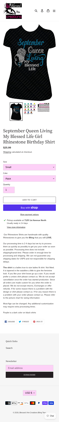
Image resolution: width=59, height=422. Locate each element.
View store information (16, 227)
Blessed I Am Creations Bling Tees (32, 413)
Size (5, 162)
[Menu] (54, 11)
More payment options (29, 214)
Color (5, 173)
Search (9, 348)
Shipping (7, 152)
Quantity (6, 184)
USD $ (28, 393)
